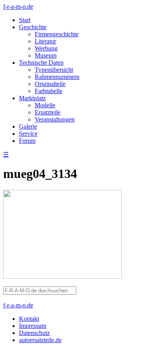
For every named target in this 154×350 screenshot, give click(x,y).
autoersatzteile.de (40, 340)
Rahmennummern (57, 76)
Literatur (45, 41)
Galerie (28, 126)
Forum (27, 140)
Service (28, 133)
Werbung (46, 48)
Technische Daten (41, 62)
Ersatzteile (47, 112)
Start (24, 20)
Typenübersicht (54, 69)
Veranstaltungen (55, 119)
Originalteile (50, 83)
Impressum (32, 325)
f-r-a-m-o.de (18, 6)
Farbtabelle (48, 91)
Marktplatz (32, 98)
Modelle (45, 105)
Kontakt (29, 318)
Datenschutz (34, 332)
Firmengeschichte (57, 34)
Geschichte (33, 27)
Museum (45, 55)
